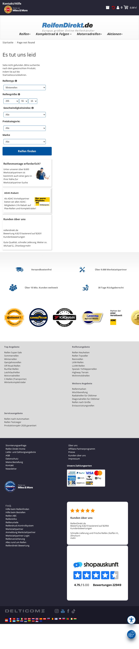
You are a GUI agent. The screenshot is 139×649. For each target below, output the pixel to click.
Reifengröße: (10, 94)
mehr (28, 245)
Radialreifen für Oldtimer (84, 395)
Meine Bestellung (14, 462)
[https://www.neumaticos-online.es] (40, 619)
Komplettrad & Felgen (53, 34)
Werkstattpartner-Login (17, 535)
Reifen (24, 34)
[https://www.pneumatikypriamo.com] (63, 619)
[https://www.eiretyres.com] (71, 619)
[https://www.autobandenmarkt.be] (52, 619)
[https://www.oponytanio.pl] (6, 621)
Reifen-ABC (11, 515)
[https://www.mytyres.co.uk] (37, 619)
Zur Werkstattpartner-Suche (15, 181)
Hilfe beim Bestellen (15, 512)
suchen (33, 65)
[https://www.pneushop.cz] (59, 619)
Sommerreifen (11, 355)
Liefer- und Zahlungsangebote (21, 452)
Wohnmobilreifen (81, 375)
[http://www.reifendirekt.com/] (40, 621)
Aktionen (114, 34)
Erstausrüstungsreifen (83, 405)
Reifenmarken (79, 388)
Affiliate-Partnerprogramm (81, 448)
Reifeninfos (11, 518)
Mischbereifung (80, 392)
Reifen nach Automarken (16, 418)
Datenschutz (12, 458)
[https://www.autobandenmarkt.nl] (33, 619)
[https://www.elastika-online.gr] (14, 621)
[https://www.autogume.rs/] (37, 621)
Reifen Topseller (80, 355)
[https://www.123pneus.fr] (10, 619)
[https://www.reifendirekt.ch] (14, 619)
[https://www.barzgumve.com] (18, 621)
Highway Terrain (80, 372)
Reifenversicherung (15, 538)
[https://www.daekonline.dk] (29, 619)
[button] (131, 620)
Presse (71, 452)
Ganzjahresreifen (12, 362)
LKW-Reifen (78, 362)
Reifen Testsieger (12, 422)
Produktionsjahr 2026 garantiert (20, 425)
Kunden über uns (14, 219)
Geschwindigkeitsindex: (17, 107)
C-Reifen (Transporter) (15, 379)
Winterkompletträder (15, 382)
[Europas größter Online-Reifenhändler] (68, 24)
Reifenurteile (12, 522)
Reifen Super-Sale (13, 352)
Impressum (74, 458)
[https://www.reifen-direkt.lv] (33, 621)
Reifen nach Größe (81, 402)
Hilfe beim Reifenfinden (17, 509)
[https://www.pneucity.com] (67, 619)
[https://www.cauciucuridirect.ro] (10, 621)
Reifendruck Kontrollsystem (20, 525)
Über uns (72, 445)
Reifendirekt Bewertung (17, 545)
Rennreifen (77, 359)
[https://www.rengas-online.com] (56, 619)
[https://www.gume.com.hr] (21, 621)
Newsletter (11, 468)
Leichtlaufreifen (12, 372)
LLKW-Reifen (78, 365)
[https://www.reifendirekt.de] (6, 619)
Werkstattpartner (14, 529)
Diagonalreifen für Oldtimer (86, 398)
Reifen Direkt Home (15, 448)
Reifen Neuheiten (81, 352)
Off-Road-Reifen (12, 365)
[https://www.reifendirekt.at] (44, 619)
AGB (8, 455)
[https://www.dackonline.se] (18, 619)
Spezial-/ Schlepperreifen (84, 368)
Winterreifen (10, 359)
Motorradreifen (88, 34)
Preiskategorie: (11, 121)
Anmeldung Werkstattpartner (20, 532)
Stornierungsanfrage (16, 445)
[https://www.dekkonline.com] (25, 619)
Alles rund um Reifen (16, 542)
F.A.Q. (8, 505)
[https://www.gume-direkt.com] (48, 619)
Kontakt (10, 465)
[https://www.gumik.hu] (75, 619)
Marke (6, 135)
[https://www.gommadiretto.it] (21, 619)
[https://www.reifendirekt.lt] (29, 621)
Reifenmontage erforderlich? (22, 163)
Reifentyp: (8, 80)
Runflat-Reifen (11, 368)
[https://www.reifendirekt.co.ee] (25, 621)
